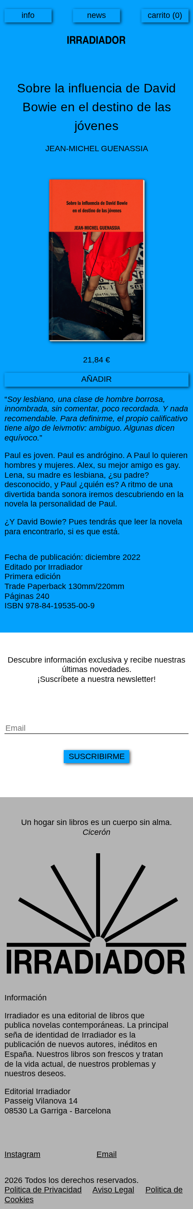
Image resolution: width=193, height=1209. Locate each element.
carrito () (165, 15)
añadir (96, 379)
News (96, 15)
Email (106, 1154)
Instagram (22, 1154)
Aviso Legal (113, 1189)
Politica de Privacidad (43, 1189)
